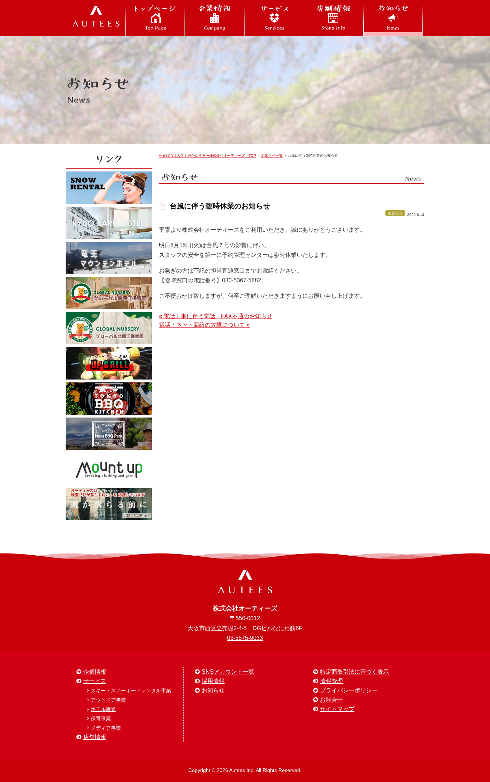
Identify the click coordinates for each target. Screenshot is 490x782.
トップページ (155, 18)
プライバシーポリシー (348, 690)
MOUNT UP (109, 469)
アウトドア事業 (108, 700)
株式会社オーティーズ (96, 18)
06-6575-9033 (245, 638)
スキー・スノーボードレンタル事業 (131, 690)
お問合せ (331, 700)
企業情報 (214, 18)
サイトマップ (337, 709)
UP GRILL (109, 363)
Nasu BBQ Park (109, 434)
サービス (274, 18)
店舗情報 (333, 18)
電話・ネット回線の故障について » (204, 325)
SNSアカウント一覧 (228, 672)
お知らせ (393, 18)
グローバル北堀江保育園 (109, 328)
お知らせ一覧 (272, 155)
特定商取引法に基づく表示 (354, 672)
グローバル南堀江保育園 (109, 293)
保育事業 (101, 718)
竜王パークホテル (109, 223)
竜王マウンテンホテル (109, 258)
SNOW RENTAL (109, 187)
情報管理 (331, 681)
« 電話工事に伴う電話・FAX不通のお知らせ (215, 316)
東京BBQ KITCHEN (109, 398)
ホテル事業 (103, 709)
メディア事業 (106, 728)
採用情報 (213, 681)
